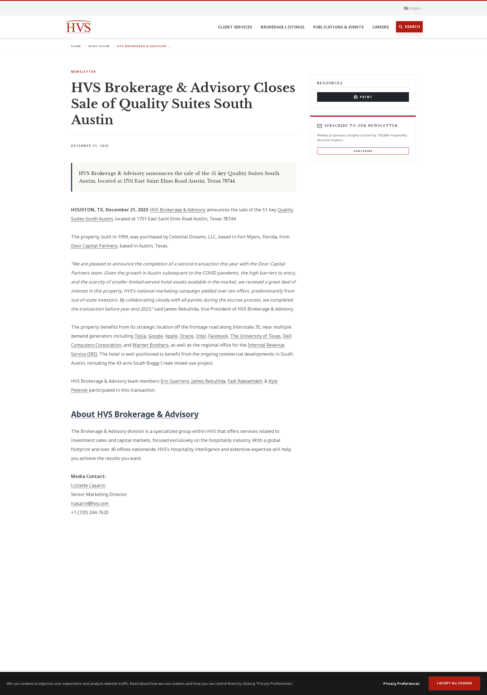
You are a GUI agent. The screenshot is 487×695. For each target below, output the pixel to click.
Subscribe (362, 151)
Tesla (140, 336)
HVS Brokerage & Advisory (177, 210)
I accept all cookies (454, 683)
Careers (380, 27)
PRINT (366, 97)
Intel (201, 336)
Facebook (218, 336)
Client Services (235, 27)
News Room (99, 46)
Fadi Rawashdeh (245, 381)
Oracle (187, 336)
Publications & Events (338, 27)
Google (155, 336)
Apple (171, 336)
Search (412, 26)
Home (76, 46)
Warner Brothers (150, 345)
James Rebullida (208, 381)
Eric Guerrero (175, 381)
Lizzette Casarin (88, 485)
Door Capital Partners (94, 246)
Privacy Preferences (401, 683)
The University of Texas (255, 336)
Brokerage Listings (282, 27)
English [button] (414, 8)
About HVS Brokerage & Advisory (135, 414)
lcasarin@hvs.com (90, 503)
